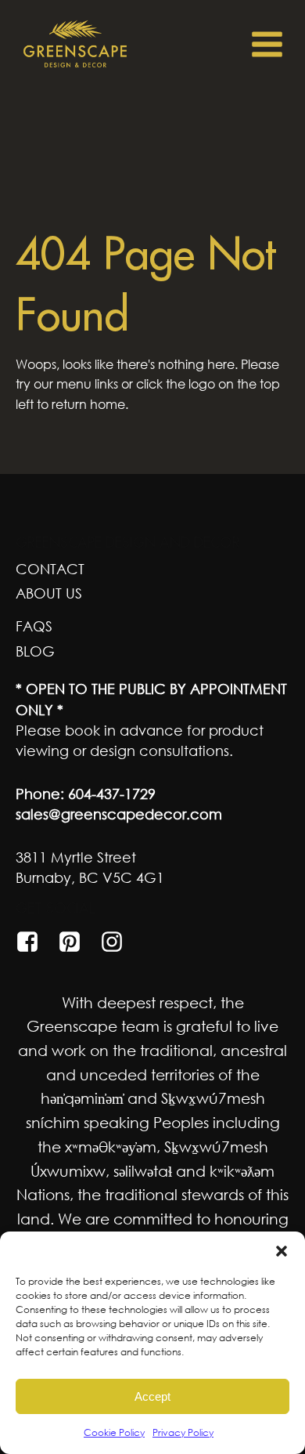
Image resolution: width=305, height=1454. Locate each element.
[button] (281, 1251)
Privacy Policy (183, 1432)
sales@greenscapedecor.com (119, 814)
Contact (50, 568)
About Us (49, 593)
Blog (35, 651)
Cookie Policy (114, 1432)
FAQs (34, 626)
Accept (152, 1396)
